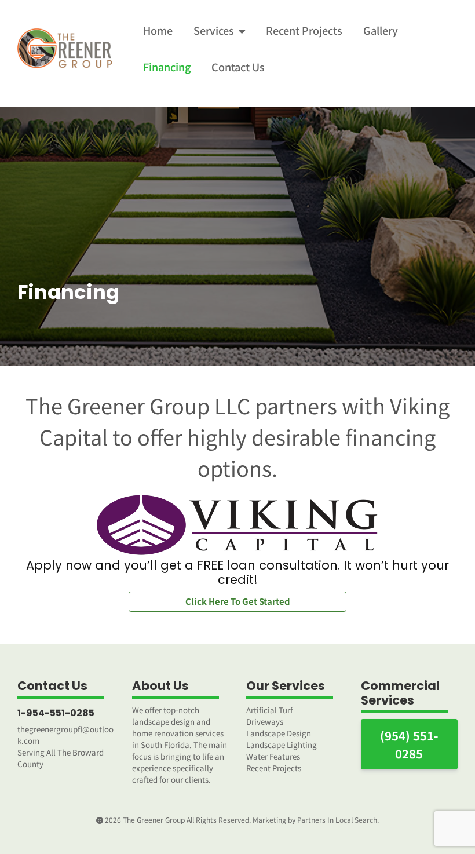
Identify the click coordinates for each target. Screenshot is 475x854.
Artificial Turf (269, 710)
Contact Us (238, 66)
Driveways (264, 721)
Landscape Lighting (281, 744)
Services (213, 30)
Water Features (273, 756)
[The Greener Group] (66, 49)
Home (158, 30)
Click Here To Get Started (237, 601)
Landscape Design (278, 733)
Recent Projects (304, 30)
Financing (167, 66)
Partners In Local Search (337, 819)
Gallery (380, 30)
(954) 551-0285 (409, 744)
